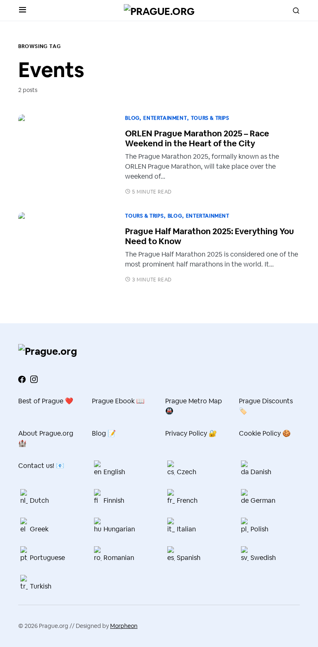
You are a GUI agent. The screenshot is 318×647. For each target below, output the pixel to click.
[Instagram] (34, 379)
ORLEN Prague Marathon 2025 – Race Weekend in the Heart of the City (197, 138)
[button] (22, 10)
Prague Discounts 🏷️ (266, 406)
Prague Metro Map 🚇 (193, 406)
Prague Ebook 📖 (118, 401)
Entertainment (165, 118)
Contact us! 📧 (41, 465)
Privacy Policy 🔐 (191, 433)
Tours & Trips (210, 118)
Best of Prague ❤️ (45, 401)
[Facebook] (22, 379)
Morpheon (123, 626)
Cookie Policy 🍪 (265, 433)
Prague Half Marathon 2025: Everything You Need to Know (209, 236)
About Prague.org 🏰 (45, 438)
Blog (132, 118)
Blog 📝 (104, 433)
